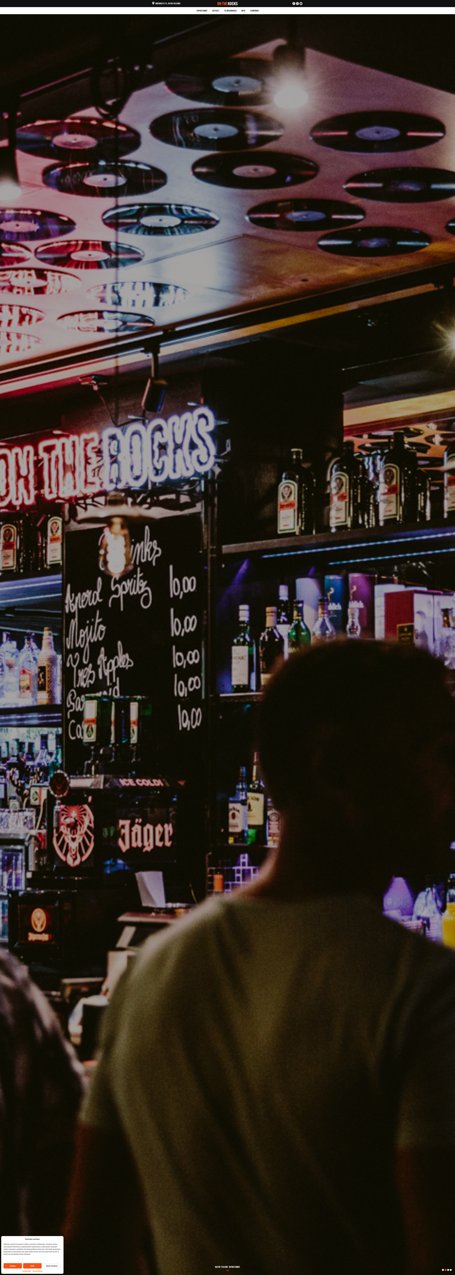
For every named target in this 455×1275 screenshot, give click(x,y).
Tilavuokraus (230, 10)
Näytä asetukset (52, 1265)
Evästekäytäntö (26, 1271)
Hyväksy (13, 1265)
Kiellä (32, 1265)
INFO (243, 10)
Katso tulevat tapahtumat (227, 1266)
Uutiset (215, 10)
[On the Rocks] (227, 3)
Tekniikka (254, 10)
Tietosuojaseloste (37, 1271)
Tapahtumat (201, 10)
